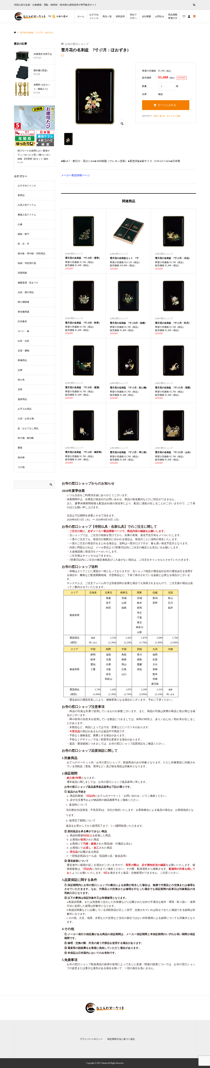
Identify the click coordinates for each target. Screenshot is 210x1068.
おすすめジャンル (94, 16)
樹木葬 (21, 457)
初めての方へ (133, 16)
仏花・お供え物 (26, 418)
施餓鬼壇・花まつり (28, 282)
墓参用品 (22, 399)
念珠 (20, 389)
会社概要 (146, 16)
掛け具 (21, 380)
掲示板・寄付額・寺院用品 (31, 253)
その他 (21, 467)
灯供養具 (22, 321)
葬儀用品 (22, 360)
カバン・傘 (23, 331)
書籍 (20, 447)
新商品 (21, 195)
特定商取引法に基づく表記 (121, 1039)
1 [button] (31, 143)
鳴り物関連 (23, 302)
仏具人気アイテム (27, 205)
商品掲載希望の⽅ (172, 16)
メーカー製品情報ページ (75, 175)
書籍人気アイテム (27, 215)
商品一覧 (107, 16)
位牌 (20, 370)
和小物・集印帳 (26, 438)
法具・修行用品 (26, 292)
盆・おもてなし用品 (171, 116)
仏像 (20, 224)
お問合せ (159, 16)
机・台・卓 (23, 243)
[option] (34, 136)
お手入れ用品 (25, 409)
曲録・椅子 (23, 234)
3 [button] (37, 143)
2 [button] (34, 143)
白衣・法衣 (23, 341)
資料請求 (120, 16)
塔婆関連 (22, 273)
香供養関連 (23, 312)
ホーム (80, 16)
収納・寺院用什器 (27, 263)
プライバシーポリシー (91, 1039)
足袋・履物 (23, 350)
